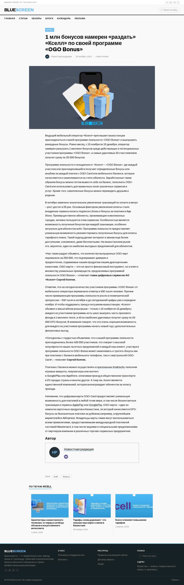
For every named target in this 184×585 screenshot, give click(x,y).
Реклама (80, 18)
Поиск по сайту (170, 10)
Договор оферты (106, 559)
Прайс (101, 564)
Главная (9, 18)
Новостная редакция (61, 56)
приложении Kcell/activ (110, 367)
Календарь (64, 18)
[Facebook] (178, 2)
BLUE (19, 10)
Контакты (62, 559)
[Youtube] (174, 2)
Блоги (49, 18)
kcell (49, 30)
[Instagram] (170, 2)
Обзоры (36, 18)
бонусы (66, 477)
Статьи (23, 18)
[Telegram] (166, 2)
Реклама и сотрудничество (71, 555)
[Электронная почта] (66, 457)
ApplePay (78, 405)
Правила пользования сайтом (112, 555)
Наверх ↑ (175, 580)
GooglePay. (96, 405)
